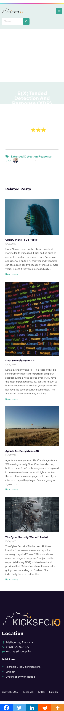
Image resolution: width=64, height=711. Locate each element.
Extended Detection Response (29, 147)
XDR (9, 161)
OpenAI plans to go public (21, 239)
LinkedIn (53, 691)
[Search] (26, 21)
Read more (11, 274)
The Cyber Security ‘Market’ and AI (26, 537)
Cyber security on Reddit (20, 677)
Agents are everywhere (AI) (22, 451)
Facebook (28, 691)
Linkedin (10, 672)
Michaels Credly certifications (23, 667)
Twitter (41, 691)
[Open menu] (59, 11)
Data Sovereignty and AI (20, 360)
